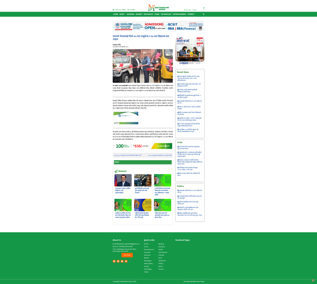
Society (146, 266)
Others (190, 14)
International (162, 252)
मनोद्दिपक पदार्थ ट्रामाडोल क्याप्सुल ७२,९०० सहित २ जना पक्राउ (187, 168)
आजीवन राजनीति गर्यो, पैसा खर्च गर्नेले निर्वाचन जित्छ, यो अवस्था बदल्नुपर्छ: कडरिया (123, 215)
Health (160, 249)
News (121, 14)
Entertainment (179, 14)
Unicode (188, 10)
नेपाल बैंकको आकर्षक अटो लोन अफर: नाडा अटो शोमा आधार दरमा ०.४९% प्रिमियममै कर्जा (188, 78)
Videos (146, 272)
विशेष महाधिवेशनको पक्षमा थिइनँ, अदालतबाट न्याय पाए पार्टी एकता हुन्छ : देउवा (189, 214)
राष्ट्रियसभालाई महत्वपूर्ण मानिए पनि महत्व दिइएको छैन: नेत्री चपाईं (142, 215)
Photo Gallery (148, 263)
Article (146, 244)
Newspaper (148, 260)
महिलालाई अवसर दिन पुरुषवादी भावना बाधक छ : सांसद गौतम (162, 215)
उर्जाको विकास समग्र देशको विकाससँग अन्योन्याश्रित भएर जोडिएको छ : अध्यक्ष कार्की (162, 191)
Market (139, 14)
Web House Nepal (198, 281)
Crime (156, 14)
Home (115, 14)
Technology (166, 14)
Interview (147, 255)
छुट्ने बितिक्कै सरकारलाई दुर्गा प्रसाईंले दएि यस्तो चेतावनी (142, 190)
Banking (130, 14)
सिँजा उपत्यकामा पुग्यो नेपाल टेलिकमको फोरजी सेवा (189, 113)
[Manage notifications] (313, 280)
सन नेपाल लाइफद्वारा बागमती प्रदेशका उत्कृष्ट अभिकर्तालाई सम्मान (188, 125)
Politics (160, 263)
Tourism (161, 269)
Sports (160, 266)
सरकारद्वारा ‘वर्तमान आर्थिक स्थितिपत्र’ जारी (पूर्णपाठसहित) (122, 190)
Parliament (162, 260)
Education (161, 246)
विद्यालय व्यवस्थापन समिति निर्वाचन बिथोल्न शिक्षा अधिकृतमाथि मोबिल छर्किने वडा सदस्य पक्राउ (189, 162)
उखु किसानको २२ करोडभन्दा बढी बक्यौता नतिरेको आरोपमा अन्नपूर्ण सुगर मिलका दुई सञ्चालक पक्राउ (189, 154)
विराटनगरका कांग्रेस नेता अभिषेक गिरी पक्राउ (188, 174)
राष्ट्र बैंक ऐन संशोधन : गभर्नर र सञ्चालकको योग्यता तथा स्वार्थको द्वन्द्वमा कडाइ (189, 119)
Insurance (148, 14)
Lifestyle (161, 255)
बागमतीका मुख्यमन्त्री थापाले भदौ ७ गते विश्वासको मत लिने (189, 85)
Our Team (127, 255)
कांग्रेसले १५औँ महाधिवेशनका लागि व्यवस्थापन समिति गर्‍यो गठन (187, 208)
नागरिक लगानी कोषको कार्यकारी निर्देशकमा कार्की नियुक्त (187, 91)
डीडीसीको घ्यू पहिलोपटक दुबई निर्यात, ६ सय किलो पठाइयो (189, 96)
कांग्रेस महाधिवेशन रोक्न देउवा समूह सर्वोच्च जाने (187, 203)
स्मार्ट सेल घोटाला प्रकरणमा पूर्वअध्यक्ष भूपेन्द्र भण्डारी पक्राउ (188, 147)
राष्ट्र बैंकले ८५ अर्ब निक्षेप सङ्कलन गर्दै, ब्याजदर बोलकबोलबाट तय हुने (188, 130)
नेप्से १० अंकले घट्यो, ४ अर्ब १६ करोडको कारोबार (189, 108)
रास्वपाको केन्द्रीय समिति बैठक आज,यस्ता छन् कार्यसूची (189, 197)
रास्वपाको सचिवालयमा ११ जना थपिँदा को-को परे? (189, 102)
